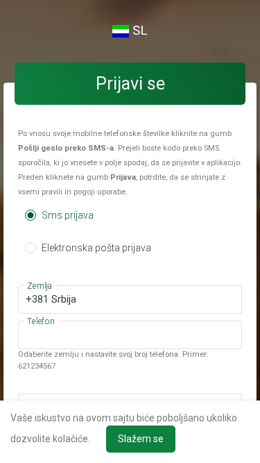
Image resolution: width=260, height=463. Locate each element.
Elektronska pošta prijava (95, 247)
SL (138, 30)
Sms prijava (67, 215)
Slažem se (141, 438)
